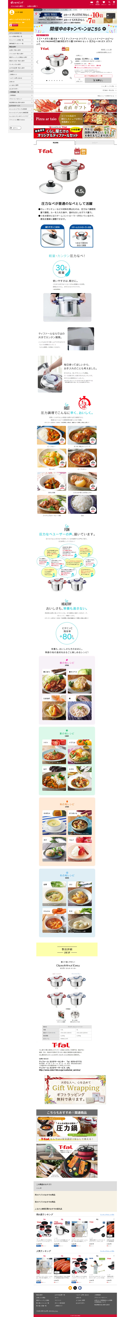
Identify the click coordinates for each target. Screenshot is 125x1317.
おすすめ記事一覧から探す (17, 68)
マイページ (58, 1300)
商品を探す (39, 1295)
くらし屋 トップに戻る (107, 86)
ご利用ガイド (13, 74)
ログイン (15, 128)
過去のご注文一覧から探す (17, 60)
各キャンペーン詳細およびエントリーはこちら (88, 67)
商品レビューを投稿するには (106, 96)
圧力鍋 (75, 9)
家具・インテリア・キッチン (51, 9)
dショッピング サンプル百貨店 (18, 109)
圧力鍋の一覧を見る (108, 90)
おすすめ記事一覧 (60, 1295)
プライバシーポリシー (15, 99)
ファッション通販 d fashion (17, 119)
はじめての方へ (13, 88)
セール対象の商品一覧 (15, 36)
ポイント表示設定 (60, 1303)
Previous (37, 1227)
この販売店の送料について (103, 52)
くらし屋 (38, 1188)
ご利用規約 (12, 95)
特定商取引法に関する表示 (17, 102)
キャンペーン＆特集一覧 (16, 40)
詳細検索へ (12, 29)
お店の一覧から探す (15, 50)
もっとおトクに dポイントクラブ (18, 116)
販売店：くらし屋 (106, 49)
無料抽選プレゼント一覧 (16, 43)
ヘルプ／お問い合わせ (15, 78)
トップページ (37, 9)
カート (57, 1297)
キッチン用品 (64, 9)
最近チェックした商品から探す (18, 57)
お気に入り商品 (40, 1297)
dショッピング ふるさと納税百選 (18, 112)
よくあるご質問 (13, 85)
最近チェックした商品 (42, 1300)
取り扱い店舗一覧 (41, 1305)
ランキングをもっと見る (107, 1214)
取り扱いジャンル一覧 (42, 1303)
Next (113, 1227)
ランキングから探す (15, 64)
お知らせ (11, 81)
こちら (56, 1311)
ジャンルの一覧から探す (16, 53)
